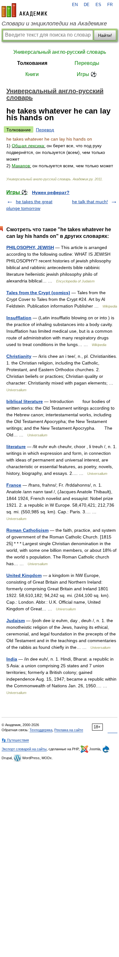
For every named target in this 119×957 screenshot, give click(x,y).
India (11, 659)
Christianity (18, 356)
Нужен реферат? (50, 192)
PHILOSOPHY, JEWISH (30, 247)
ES (98, 5)
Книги (32, 74)
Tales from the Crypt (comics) (38, 292)
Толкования (32, 63)
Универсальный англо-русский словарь (59, 52)
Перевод (45, 129)
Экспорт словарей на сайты (24, 749)
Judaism (15, 620)
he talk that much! (90, 201)
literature (16, 446)
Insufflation (18, 317)
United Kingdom (24, 575)
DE (86, 5)
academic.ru (24, 10)
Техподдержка (41, 730)
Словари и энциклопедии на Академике (54, 23)
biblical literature (24, 401)
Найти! (105, 35)
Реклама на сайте (68, 730)
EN (75, 5)
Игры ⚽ (87, 74)
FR (110, 5)
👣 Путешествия (15, 740)
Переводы (87, 63)
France (13, 485)
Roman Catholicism (27, 530)
